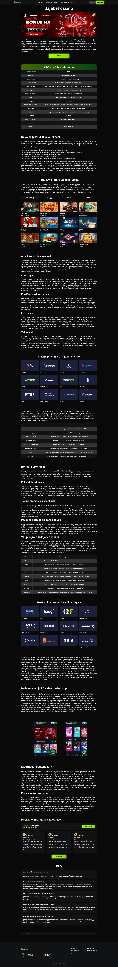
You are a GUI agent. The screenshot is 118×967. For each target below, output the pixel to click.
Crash (67, 197)
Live (48, 197)
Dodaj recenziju (88, 826)
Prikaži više (59, 856)
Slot (87, 197)
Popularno (29, 197)
